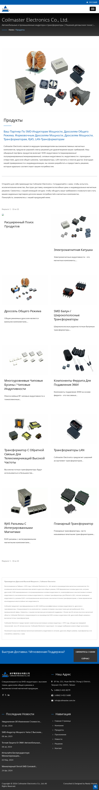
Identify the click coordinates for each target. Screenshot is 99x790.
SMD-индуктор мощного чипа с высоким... (22, 732)
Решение (59, 744)
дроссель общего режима (68, 631)
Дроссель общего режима (22, 311)
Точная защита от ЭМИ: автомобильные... (21, 742)
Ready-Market (91, 784)
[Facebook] (3, 695)
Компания (59, 726)
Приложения (60, 735)
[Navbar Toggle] (93, 9)
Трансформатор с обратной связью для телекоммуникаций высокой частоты (24, 456)
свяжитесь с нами (19, 634)
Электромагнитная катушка (73, 250)
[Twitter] (6, 695)
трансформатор (83, 631)
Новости (58, 739)
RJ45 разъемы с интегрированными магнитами (18, 528)
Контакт (58, 748)
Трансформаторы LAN (69, 450)
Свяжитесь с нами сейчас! (85, 655)
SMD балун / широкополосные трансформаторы (67, 315)
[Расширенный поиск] (95, 787)
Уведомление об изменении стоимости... (21, 721)
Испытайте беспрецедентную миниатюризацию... (15, 754)
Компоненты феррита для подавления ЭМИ (72, 383)
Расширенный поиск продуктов (19, 224)
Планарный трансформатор (73, 524)
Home (11, 30)
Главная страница (63, 721)
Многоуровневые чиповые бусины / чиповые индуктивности (23, 385)
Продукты (20, 30)
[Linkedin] (8, 695)
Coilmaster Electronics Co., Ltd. (31, 784)
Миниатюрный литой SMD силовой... (19, 766)
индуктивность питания (51, 631)
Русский (93, 2)
